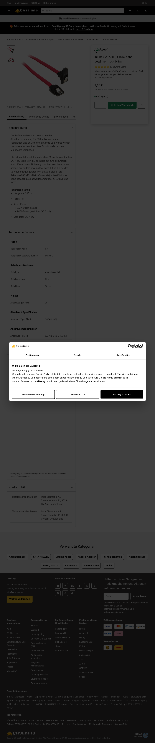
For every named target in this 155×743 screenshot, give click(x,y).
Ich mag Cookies (122, 394)
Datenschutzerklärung (32, 381)
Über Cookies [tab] (123, 355)
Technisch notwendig (33, 394)
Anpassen (76, 394)
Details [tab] (77, 355)
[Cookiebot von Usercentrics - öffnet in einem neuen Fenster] (130, 346)
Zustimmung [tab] (32, 355)
